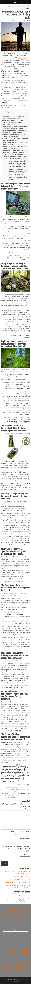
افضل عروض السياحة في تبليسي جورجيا (18, 901)
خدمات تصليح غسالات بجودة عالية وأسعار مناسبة (16, 882)
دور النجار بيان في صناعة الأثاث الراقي (19, 876)
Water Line (18, 964)
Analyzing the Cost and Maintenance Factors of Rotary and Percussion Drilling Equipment (15, 151)
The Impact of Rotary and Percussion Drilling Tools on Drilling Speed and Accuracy (14, 131)
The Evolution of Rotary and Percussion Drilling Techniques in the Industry (15, 143)
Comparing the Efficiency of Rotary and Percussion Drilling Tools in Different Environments (13, 122)
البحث (28, 860)
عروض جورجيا (14, 952)
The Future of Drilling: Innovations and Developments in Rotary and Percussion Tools (15, 155)
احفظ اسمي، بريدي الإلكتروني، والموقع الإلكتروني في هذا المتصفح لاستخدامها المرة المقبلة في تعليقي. (16, 849)
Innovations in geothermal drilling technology (20, 789)
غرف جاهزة (13, 945)
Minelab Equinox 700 (18, 966)
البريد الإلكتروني (25, 831)
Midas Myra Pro (18, 919)
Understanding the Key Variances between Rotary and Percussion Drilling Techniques (15, 117)
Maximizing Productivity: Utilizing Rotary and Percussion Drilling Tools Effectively (14, 147)
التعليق (27, 809)
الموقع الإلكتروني (25, 838)
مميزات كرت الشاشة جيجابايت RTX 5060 (18, 879)
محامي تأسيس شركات (14, 915)
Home (4, 6)
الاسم (12, 831)
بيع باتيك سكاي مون (17, 923)
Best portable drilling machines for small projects (16, 787)
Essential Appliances (21, 784)
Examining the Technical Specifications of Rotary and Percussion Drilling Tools (15, 139)
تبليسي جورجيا (18, 970)
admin (18, 20)
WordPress (17, 979)
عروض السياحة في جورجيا (16, 943)
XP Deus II (10, 919)
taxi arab (21, 952)
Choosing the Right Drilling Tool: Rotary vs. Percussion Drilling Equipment (14, 135)
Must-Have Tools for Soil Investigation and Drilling (17, 434)
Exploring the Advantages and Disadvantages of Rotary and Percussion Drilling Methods (15, 127)
